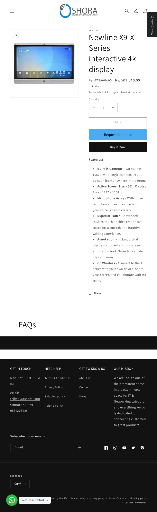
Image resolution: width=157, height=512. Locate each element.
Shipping (109, 92)
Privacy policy (97, 498)
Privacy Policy (54, 387)
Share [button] (97, 293)
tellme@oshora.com (25, 399)
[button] (12, 10)
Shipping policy (55, 396)
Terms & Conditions (58, 378)
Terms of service (117, 498)
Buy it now (118, 147)
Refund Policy (54, 405)
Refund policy (78, 498)
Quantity (94, 99)
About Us (85, 378)
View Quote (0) (152, 25)
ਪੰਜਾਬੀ (18, 484)
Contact (84, 387)
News (82, 396)
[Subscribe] (79, 447)
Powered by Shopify (56, 498)
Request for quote (118, 134)
